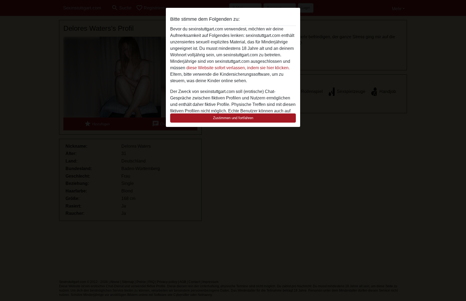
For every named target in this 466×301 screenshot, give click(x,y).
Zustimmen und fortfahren (233, 118)
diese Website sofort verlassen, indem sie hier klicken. (238, 67)
